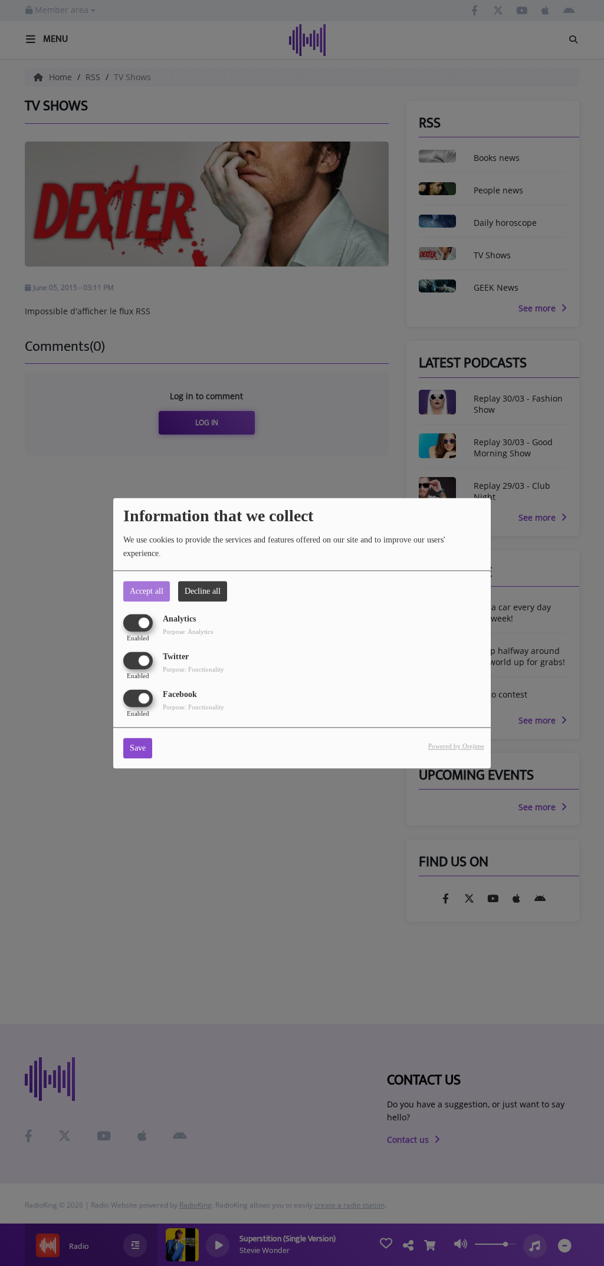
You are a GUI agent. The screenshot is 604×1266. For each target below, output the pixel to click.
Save (138, 748)
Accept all (146, 591)
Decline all (203, 591)
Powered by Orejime (456, 745)
